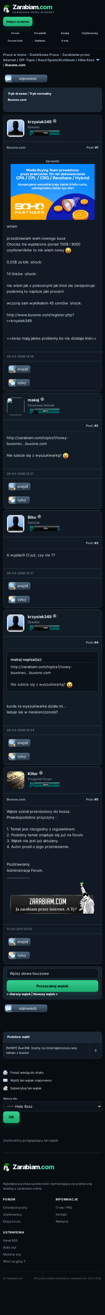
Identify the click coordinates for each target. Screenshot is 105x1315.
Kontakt (61, 1214)
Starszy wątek (20, 994)
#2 (96, 426)
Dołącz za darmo (17, 21)
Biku (32, 517)
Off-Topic (27, 60)
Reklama (40, 40)
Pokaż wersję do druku (26, 1073)
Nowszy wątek (44, 994)
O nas (64, 40)
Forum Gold (15, 40)
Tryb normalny (40, 94)
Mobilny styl (12, 1254)
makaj (33, 399)
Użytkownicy (90, 33)
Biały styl (9, 1247)
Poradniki (40, 33)
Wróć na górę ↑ (14, 1261)
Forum (15, 33)
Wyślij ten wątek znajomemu (31, 1080)
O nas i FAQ (64, 1207)
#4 (96, 642)
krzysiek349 (40, 121)
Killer (33, 773)
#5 (96, 799)
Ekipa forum (12, 1221)
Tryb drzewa (17, 94)
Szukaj (65, 33)
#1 (96, 147)
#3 (96, 543)
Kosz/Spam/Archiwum (56, 60)
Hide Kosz (86, 60)
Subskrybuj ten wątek (25, 1088)
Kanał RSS (10, 1240)
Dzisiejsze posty (15, 1207)
